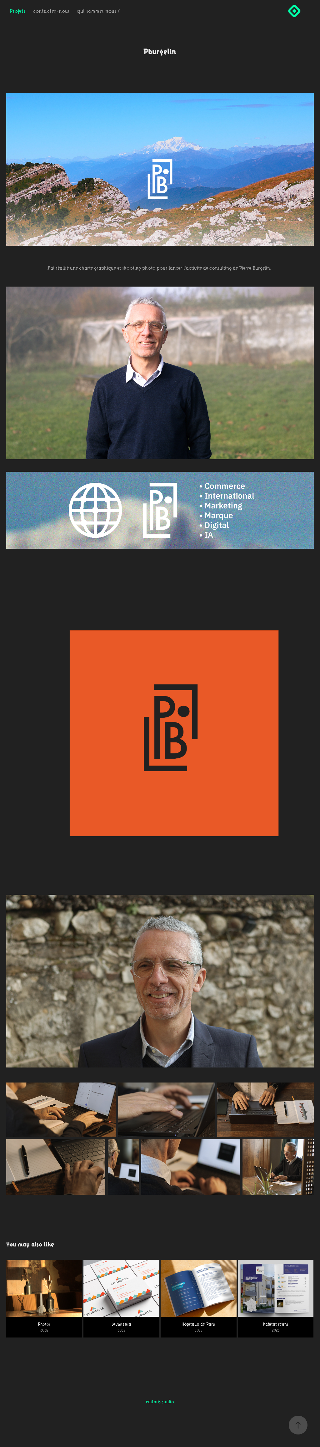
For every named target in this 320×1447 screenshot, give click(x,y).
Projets (17, 11)
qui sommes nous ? (98, 11)
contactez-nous (51, 11)
